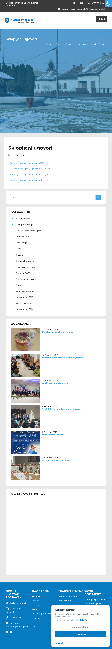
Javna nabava (22, 237)
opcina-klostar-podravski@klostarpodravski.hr (83, 9)
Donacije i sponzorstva (95, 599)
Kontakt (36, 618)
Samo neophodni (80, 627)
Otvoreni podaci (24, 303)
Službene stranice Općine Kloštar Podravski (22, 4)
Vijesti (57, 44)
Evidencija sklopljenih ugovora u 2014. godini (30, 174)
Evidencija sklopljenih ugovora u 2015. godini (30, 169)
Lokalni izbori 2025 (24, 309)
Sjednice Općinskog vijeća (28, 231)
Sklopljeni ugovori (93, 604)
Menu (101, 19)
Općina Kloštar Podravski (74, 44)
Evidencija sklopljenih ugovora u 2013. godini (30, 180)
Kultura (19, 255)
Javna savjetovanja (25, 291)
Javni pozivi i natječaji (26, 224)
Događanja (21, 243)
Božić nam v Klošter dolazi (56, 383)
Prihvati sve (80, 634)
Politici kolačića (81, 620)
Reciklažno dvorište (25, 267)
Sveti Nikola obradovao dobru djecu (61, 409)
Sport (19, 249)
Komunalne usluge (25, 261)
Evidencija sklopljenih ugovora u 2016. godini (30, 163)
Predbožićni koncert (53, 435)
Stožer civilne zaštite (26, 279)
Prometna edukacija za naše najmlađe (62, 357)
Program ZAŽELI (23, 273)
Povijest (35, 605)
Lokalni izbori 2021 (24, 297)
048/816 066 (97, 3)
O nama (36, 600)
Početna (47, 44)
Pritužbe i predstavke (42, 613)
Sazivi (19, 285)
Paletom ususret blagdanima (57, 332)
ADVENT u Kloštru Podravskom (58, 460)
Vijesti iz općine (23, 218)
